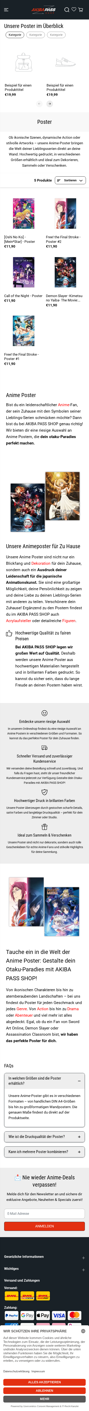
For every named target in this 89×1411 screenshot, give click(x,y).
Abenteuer (24, 1015)
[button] (6, 9)
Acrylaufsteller (19, 620)
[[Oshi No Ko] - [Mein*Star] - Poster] (23, 213)
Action (43, 1008)
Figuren (69, 620)
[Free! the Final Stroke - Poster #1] (23, 330)
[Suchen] (67, 9)
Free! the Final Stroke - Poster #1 (21, 356)
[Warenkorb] (80, 9)
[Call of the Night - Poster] (23, 272)
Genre (22, 1008)
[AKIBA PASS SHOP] (43, 10)
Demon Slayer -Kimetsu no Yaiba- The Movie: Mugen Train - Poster (64, 298)
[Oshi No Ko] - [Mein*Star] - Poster (19, 239)
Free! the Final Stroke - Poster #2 (63, 239)
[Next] (50, 104)
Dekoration (41, 563)
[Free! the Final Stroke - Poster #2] (65, 213)
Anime (63, 404)
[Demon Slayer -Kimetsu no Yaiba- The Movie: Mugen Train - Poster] (65, 272)
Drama (73, 1008)
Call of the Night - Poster (23, 296)
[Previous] (39, 104)
